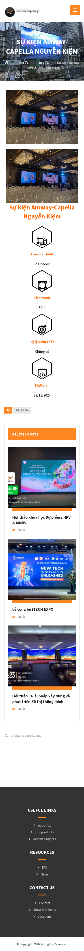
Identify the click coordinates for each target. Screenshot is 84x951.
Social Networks (44, 910)
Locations (45, 916)
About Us (44, 825)
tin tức (21, 530)
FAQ (44, 867)
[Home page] (6, 63)
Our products (44, 832)
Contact (44, 903)
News (45, 874)
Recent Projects (44, 839)
